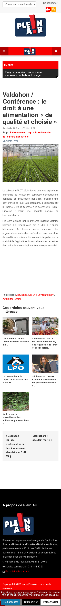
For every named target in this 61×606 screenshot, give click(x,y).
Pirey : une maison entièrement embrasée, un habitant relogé (24, 74)
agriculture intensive (39, 132)
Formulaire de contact (17, 571)
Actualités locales (12, 299)
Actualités (21, 294)
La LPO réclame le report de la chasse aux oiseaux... (15, 379)
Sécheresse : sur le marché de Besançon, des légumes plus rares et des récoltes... (44, 343)
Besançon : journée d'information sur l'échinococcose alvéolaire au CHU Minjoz (16, 446)
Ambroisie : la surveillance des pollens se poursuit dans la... (16, 419)
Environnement (17, 132)
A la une (32, 294)
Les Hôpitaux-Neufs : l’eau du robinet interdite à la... (16, 341)
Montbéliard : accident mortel (42, 438)
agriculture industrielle (15, 136)
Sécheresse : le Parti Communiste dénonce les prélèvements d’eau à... (44, 381)
